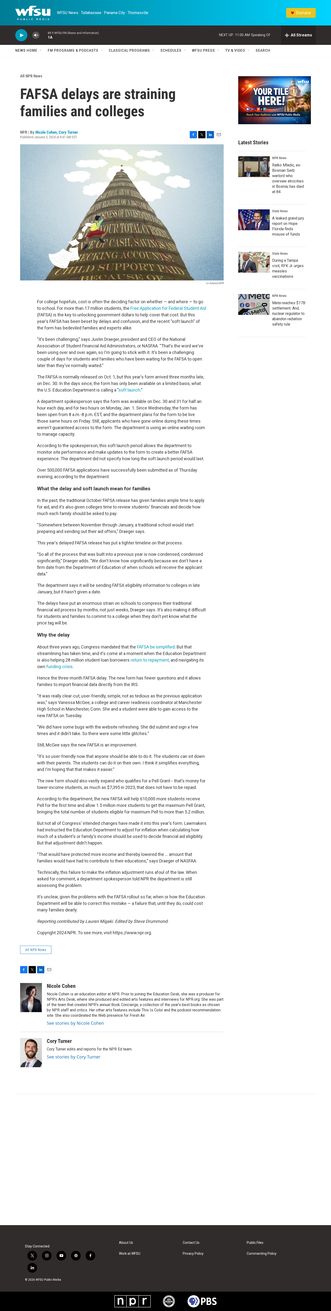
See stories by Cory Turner (73, 1057)
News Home (26, 50)
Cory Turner (68, 132)
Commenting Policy (261, 1253)
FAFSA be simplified (156, 646)
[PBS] (202, 1301)
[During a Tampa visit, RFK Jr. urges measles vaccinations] (254, 262)
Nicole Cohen (46, 132)
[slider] (43, 35)
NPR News (279, 158)
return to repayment (150, 660)
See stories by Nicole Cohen (75, 1023)
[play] (21, 35)
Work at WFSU (129, 1253)
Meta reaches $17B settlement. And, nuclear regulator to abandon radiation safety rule (288, 314)
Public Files (255, 1243)
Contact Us (191, 1243)
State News (280, 211)
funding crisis (59, 666)
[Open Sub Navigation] (41, 50)
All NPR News (31, 76)
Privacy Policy (193, 1253)
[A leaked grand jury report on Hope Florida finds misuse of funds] (254, 219)
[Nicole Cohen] (31, 997)
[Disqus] (165, 1159)
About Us (126, 1243)
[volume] (36, 35)
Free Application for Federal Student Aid (168, 308)
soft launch (129, 390)
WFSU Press (203, 50)
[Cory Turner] (31, 1052)
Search (263, 50)
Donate (303, 12)
